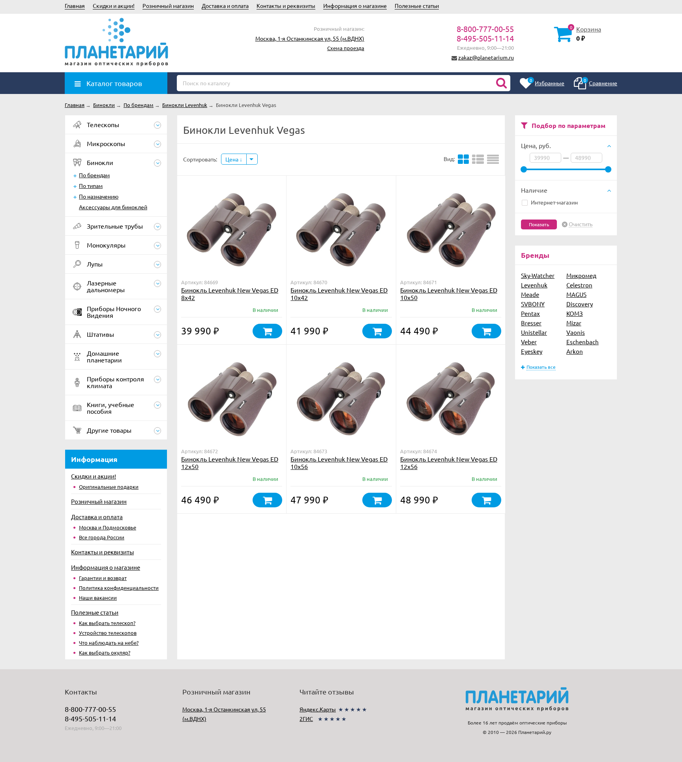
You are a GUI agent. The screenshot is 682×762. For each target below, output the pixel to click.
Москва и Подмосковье (107, 527)
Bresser (531, 323)
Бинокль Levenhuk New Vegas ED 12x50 (229, 462)
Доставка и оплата (225, 5)
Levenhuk (534, 285)
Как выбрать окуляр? (104, 652)
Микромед (581, 275)
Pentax (530, 313)
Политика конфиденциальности (119, 587)
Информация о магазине (355, 5)
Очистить (580, 224)
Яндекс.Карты (318, 709)
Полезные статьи (417, 5)
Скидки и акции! (114, 5)
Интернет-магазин (554, 202)
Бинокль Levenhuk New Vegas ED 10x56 (339, 462)
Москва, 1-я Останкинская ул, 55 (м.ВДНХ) (309, 38)
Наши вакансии (98, 597)
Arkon (574, 351)
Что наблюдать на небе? (109, 642)
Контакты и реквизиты (286, 5)
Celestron (579, 285)
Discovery (579, 304)
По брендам (94, 174)
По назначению (98, 196)
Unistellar (534, 332)
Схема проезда (345, 48)
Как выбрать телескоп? (107, 622)
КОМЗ (574, 313)
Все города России (101, 537)
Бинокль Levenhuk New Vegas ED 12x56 (448, 462)
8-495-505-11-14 (485, 38)
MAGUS (576, 294)
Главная (75, 5)
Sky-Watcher (538, 275)
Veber (529, 341)
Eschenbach (582, 341)
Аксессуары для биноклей (113, 206)
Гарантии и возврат (103, 577)
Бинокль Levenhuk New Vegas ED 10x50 (448, 293)
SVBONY (533, 304)
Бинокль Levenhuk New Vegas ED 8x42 (229, 293)
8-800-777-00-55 (485, 29)
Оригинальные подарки (109, 486)
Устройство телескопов (108, 632)
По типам (91, 185)
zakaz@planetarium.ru (486, 57)
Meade (530, 294)
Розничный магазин (168, 5)
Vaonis (575, 332)
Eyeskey (531, 351)
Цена (232, 159)
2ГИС (306, 718)
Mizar (573, 323)
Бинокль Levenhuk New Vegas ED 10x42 (339, 293)
